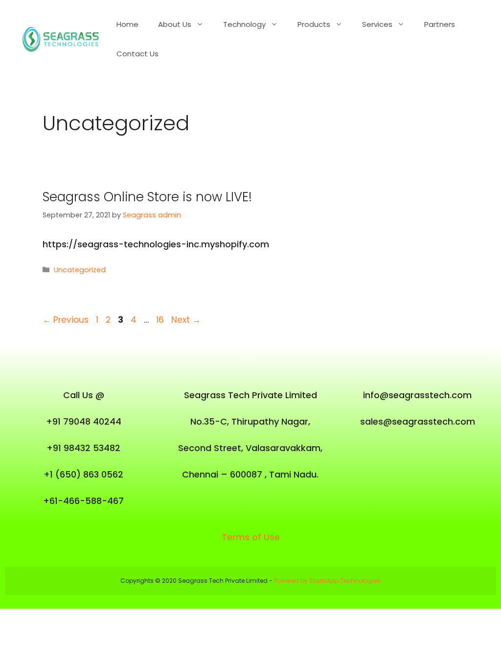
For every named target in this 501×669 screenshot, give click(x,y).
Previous (66, 320)
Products (313, 24)
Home (127, 24)
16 (161, 320)
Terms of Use (251, 537)
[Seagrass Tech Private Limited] (63, 39)
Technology (244, 24)
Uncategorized (80, 270)
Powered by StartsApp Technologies (327, 580)
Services (377, 24)
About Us (174, 24)
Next (186, 320)
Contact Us (137, 53)
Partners (439, 24)
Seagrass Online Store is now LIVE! (147, 197)
